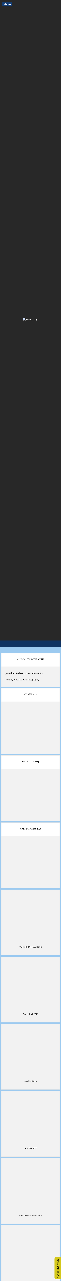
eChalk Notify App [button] (57, 1268)
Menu (7, 4)
